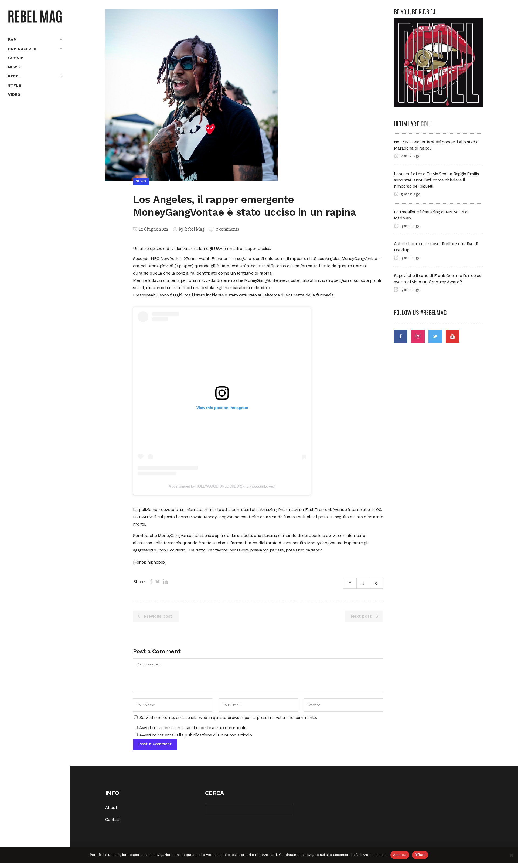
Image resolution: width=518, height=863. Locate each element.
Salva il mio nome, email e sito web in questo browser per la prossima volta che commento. (228, 717)
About (111, 807)
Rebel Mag (194, 229)
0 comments (227, 229)
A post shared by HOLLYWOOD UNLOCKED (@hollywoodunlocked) (222, 486)
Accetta (400, 854)
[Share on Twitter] (157, 581)
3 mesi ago (410, 194)
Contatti (112, 819)
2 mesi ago (410, 156)
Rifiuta (420, 854)
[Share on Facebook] (150, 581)
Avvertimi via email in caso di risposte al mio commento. (193, 727)
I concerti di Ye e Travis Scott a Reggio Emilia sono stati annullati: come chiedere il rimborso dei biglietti (436, 180)
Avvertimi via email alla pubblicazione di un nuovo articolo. (196, 734)
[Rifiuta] (511, 855)
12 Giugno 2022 (153, 229)
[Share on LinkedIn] (165, 581)
